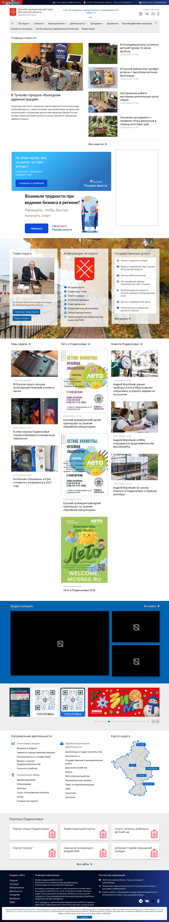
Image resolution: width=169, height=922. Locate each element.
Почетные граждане (78, 299)
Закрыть (84, 917)
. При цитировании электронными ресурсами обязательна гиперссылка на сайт (64, 897)
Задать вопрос (22, 318)
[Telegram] (141, 14)
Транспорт (70, 793)
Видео (12, 902)
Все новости (96, 144)
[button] (24, 23)
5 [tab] (106, 722)
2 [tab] (98, 722)
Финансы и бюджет (27, 748)
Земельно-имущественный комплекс (36, 752)
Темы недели (19, 344)
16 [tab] (137, 722)
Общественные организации (83, 308)
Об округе (14, 884)
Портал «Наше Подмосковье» (31, 829)
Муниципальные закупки (78, 780)
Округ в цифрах (76, 295)
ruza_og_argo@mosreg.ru (133, 894)
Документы (15, 898)
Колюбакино (152, 768)
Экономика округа (28, 743)
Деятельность (16, 891)
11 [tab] (123, 722)
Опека (20, 796)
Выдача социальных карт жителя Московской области (138, 268)
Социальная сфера (28, 774)
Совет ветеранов (77, 304)
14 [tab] (131, 722)
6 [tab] (109, 722)
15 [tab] (134, 722)
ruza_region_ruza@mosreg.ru (68, 2)
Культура (21, 788)
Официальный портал (35, 12)
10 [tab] (120, 722)
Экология (70, 797)
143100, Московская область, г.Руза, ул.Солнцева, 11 (109, 2)
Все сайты (83, 864)
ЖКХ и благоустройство (77, 776)
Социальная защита (27, 800)
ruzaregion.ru (40, 896)
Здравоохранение (26, 779)
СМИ (67, 788)
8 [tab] (115, 722)
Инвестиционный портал (79, 829)
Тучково (141, 775)
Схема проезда (108, 882)
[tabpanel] (22, 702)
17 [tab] (140, 722)
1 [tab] (95, 722)
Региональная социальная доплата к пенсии (134, 309)
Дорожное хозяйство (76, 767)
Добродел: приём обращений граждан (133, 849)
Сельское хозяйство (27, 768)
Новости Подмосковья (125, 344)
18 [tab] (142, 722)
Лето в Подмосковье (74, 344)
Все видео (150, 606)
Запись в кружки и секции (134, 260)
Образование (24, 784)
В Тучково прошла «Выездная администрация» (35, 97)
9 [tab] (117, 722)
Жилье (68, 771)
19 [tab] (145, 722)
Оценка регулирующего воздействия (79, 849)
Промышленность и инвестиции (34, 756)
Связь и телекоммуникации (79, 784)
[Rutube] (153, 14)
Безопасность (72, 756)
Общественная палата (79, 312)
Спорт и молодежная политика (33, 792)
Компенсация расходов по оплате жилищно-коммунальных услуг (138, 293)
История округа (76, 287)
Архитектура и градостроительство (83, 751)
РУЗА (132, 765)
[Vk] (147, 14)
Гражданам (15, 894)
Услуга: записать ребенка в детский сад (131, 830)
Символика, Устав (77, 291)
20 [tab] (148, 722)
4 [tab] (104, 722)
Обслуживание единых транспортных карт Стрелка (135, 283)
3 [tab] (101, 722)
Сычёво (141, 744)
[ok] (158, 14)
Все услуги (121, 318)
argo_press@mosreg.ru (69, 882)
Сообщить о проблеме (31, 183)
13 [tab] (129, 722)
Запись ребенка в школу (133, 275)
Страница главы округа (26, 311)
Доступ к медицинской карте (135, 301)
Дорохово (148, 784)
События (14, 880)
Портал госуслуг (23, 848)
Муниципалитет (17, 887)
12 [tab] (126, 722)
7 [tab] (112, 722)
